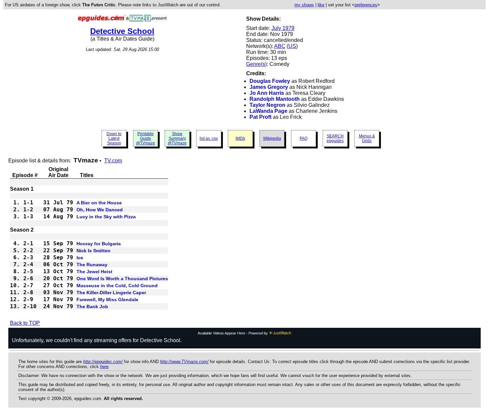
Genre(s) (256, 64)
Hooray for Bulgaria (99, 243)
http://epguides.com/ (103, 361)
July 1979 (282, 28)
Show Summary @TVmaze (177, 138)
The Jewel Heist (94, 271)
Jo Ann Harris (266, 93)
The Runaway (92, 264)
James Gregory (268, 87)
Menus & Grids (367, 138)
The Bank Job (92, 306)
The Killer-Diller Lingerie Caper (111, 292)
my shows (304, 4)
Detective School (122, 31)
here (104, 366)
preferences (366, 4)
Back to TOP (25, 323)
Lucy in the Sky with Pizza (106, 216)
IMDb (240, 138)
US (292, 46)
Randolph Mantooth (274, 99)
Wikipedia (272, 138)
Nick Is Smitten (93, 250)
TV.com (113, 160)
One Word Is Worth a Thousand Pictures (122, 278)
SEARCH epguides (335, 138)
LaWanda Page (268, 111)
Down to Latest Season (113, 138)
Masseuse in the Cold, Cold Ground (117, 285)
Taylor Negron (267, 105)
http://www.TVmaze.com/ (184, 361)
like (321, 4)
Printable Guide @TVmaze (145, 138)
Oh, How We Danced (100, 209)
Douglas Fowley (269, 81)
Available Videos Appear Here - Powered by (233, 333)
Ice (80, 257)
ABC (279, 46)
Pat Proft (260, 117)
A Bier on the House (99, 202)
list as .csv (209, 138)
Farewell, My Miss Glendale (107, 299)
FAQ (303, 138)
